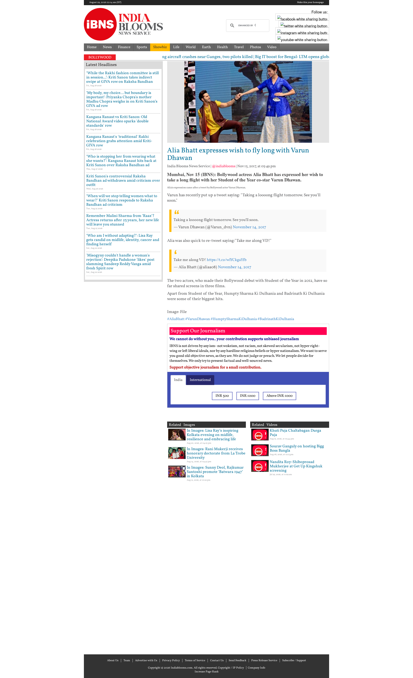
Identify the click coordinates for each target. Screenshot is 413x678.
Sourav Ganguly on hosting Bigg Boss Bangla (297, 448)
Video (271, 47)
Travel (239, 47)
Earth (206, 47)
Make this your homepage (310, 2)
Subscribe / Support (294, 661)
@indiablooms (223, 166)
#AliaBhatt (176, 319)
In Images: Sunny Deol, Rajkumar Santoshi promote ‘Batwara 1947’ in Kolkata (215, 472)
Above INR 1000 (280, 395)
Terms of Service (195, 661)
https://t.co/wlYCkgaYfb (227, 260)
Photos (255, 47)
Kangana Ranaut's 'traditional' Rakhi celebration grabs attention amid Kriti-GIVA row (119, 141)
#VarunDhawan (197, 319)
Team (126, 661)
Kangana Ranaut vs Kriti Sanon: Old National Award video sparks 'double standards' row (117, 121)
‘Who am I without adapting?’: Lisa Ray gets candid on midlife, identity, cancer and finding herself (122, 240)
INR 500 (222, 395)
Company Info (256, 668)
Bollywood (99, 57)
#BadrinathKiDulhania (275, 319)
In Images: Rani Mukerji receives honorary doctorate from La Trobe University (216, 453)
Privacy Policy (171, 661)
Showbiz (160, 47)
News (107, 47)
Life (176, 47)
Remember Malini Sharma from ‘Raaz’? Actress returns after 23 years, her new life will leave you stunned (122, 220)
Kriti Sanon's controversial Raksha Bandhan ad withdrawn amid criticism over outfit (123, 181)
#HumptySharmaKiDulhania (234, 319)
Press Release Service (264, 661)
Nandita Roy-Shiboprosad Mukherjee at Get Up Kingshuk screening (296, 466)
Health (222, 47)
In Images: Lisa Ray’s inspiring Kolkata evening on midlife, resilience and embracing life (212, 435)
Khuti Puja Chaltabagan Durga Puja (295, 433)
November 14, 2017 (249, 227)
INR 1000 (247, 395)
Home (92, 47)
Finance (124, 47)
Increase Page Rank (207, 672)
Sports (142, 47)
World (191, 47)
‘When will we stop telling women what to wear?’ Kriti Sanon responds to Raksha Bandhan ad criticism (121, 200)
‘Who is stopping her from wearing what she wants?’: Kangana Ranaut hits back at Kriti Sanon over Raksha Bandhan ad (121, 161)
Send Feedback (237, 661)
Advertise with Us (146, 661)
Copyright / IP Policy (231, 668)
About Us (113, 661)
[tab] (178, 380)
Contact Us (217, 661)
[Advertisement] (123, 467)
